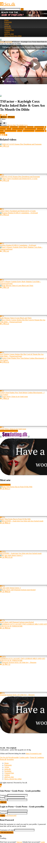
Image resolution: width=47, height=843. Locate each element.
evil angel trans (18, 129)
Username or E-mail (7, 830)
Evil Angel (8, 42)
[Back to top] (1, 785)
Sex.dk (9, 4)
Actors (6, 24)
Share (12, 117)
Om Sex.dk (4, 757)
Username (3, 795)
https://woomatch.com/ (34, 753)
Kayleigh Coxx (22, 125)
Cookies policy (24, 757)
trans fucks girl (29, 131)
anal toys (23, 127)
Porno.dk (3, 759)
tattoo (20, 131)
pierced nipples (31, 129)
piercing (41, 129)
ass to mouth (40, 127)
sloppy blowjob (11, 131)
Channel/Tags (9, 30)
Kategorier (8, 22)
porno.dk (7, 26)
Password (3, 800)
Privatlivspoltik (13, 757)
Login (2, 815)
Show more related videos (9, 431)
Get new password (7, 832)
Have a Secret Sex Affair (13, 36)
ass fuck (31, 127)
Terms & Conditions (37, 757)
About (4, 117)
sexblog (7, 32)
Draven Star (11, 125)
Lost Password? (11, 815)
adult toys (14, 127)
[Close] (0, 787)
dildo (9, 129)
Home (6, 20)
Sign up (3, 802)
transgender (40, 131)
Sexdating (7, 28)
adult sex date (9, 34)
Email (2, 797)
